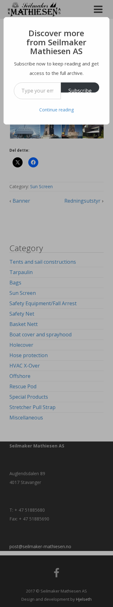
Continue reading (56, 110)
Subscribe (80, 90)
